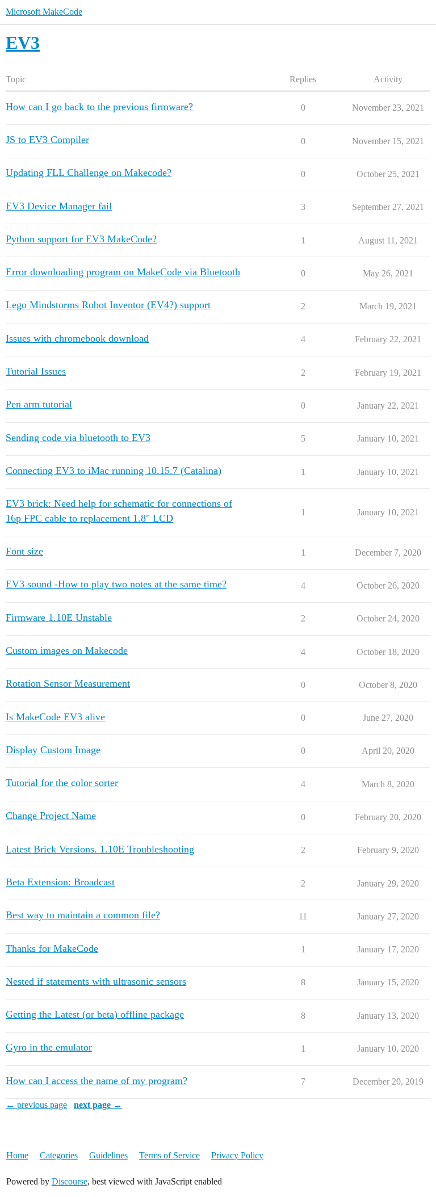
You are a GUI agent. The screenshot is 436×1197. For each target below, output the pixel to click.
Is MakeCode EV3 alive (55, 717)
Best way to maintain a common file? (83, 915)
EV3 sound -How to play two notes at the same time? (116, 584)
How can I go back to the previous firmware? (99, 106)
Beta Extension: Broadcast (60, 882)
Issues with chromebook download (77, 338)
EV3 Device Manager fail (59, 206)
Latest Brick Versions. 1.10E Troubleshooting (100, 849)
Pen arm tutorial (39, 404)
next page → (98, 1105)
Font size (24, 551)
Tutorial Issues (36, 371)
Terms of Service (169, 1155)
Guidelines (108, 1155)
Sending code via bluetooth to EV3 (78, 437)
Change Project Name (51, 815)
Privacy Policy (237, 1155)
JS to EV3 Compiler (47, 139)
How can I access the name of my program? (96, 1080)
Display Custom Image (53, 749)
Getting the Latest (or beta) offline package (95, 1014)
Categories (59, 1155)
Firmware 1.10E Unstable (59, 617)
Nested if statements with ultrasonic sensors (96, 981)
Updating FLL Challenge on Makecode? (88, 172)
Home (17, 1155)
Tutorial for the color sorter (62, 782)
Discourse (69, 1181)
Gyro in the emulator (49, 1047)
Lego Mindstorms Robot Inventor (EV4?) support (108, 304)
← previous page (36, 1105)
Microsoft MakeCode (44, 11)
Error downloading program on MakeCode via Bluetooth (123, 272)
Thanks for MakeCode (52, 948)
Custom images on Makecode (67, 650)
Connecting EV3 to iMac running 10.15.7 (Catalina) (113, 470)
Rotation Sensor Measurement (68, 683)
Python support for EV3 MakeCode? (81, 239)
